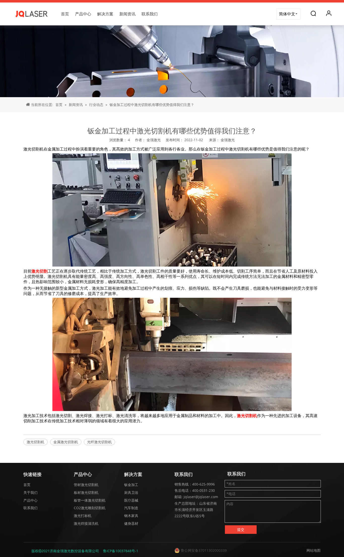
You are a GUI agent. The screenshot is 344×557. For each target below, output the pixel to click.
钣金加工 (131, 484)
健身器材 (131, 523)
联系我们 (150, 14)
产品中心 (83, 14)
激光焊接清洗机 (86, 523)
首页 (65, 14)
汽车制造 (131, 507)
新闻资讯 (127, 14)
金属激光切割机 (65, 441)
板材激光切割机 (86, 492)
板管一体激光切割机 (90, 500)
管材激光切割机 (86, 484)
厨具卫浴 (131, 492)
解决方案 (105, 14)
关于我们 (30, 492)
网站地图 (313, 550)
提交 (240, 529)
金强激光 (228, 139)
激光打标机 (82, 515)
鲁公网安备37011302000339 (204, 550)
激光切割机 (35, 441)
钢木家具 (131, 515)
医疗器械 (131, 500)
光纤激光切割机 (99, 441)
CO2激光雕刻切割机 (90, 507)
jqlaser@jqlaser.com (200, 496)
